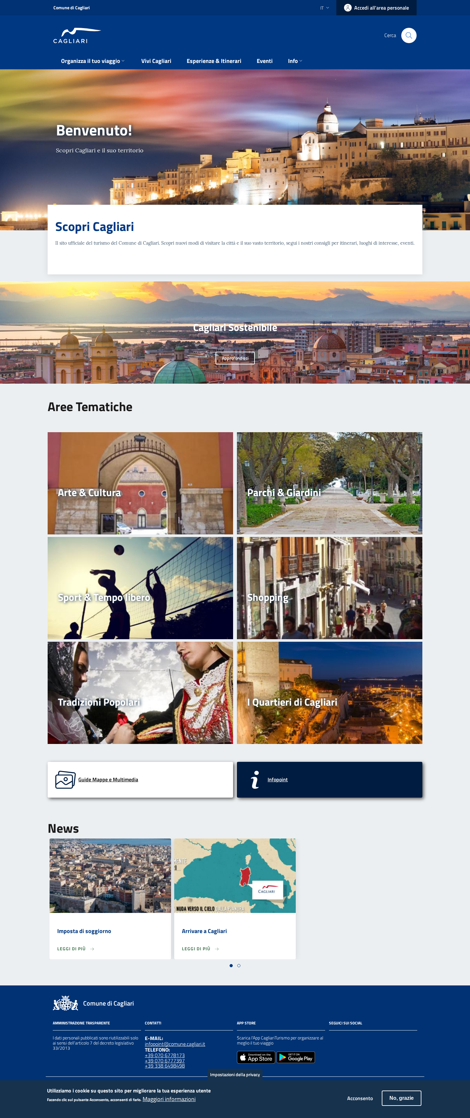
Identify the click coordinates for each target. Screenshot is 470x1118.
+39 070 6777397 (165, 1060)
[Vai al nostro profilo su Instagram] (344, 1039)
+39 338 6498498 (165, 1065)
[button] (231, 965)
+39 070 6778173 (165, 1055)
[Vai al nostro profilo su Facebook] (333, 1039)
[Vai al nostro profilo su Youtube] (367, 1039)
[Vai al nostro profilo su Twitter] (356, 1039)
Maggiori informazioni (169, 1099)
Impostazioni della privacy (235, 1074)
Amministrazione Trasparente (81, 1023)
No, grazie (401, 1098)
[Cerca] (409, 35)
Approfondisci (235, 358)
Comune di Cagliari (71, 7)
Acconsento (360, 1098)
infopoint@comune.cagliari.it (175, 1044)
